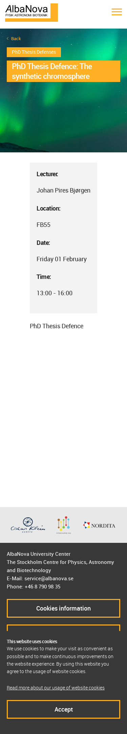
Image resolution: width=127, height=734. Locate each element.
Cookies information (63, 608)
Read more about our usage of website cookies (56, 687)
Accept (64, 709)
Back (16, 38)
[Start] (31, 12)
